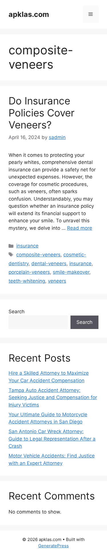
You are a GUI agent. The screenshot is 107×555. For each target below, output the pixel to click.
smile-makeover (71, 272)
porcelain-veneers (29, 272)
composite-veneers (38, 254)
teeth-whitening (27, 281)
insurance (27, 246)
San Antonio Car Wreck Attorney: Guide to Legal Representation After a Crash (52, 439)
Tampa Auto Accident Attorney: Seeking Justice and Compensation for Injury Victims (53, 397)
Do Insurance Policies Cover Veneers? (41, 113)
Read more (79, 228)
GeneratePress (53, 545)
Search (17, 311)
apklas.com (29, 14)
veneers (57, 281)
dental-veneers (48, 263)
